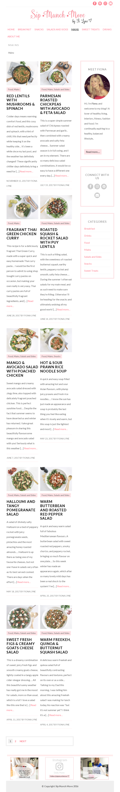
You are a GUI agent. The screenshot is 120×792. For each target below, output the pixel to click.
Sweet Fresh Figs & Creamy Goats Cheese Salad (21, 646)
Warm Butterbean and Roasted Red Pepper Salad (53, 510)
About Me (14, 36)
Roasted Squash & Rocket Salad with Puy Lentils (54, 238)
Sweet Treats (91, 29)
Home (11, 29)
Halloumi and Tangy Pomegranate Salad (21, 507)
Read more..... (93, 151)
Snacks (39, 29)
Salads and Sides (57, 29)
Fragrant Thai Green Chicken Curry (22, 234)
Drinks (107, 29)
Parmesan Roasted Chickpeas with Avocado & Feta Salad (55, 104)
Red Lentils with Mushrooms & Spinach (21, 102)
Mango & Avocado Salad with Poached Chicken (22, 369)
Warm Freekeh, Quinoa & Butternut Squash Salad (55, 646)
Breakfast (24, 29)
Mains (75, 29)
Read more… (26, 171)
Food (10, 89)
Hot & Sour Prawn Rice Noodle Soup (53, 367)
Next (23, 741)
